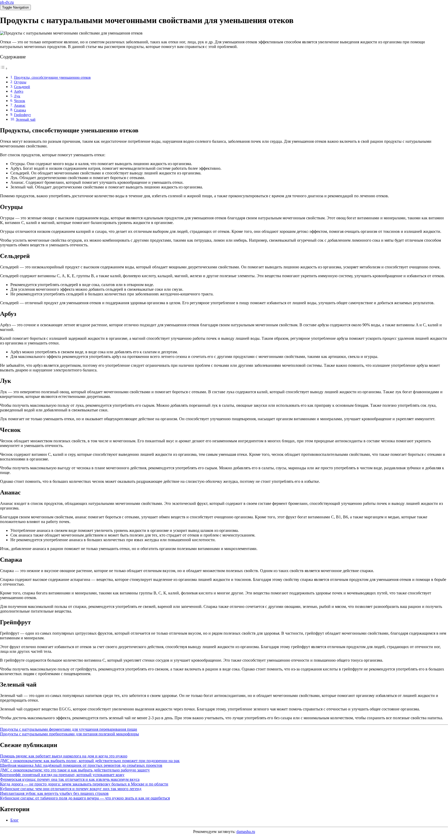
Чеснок (19, 101)
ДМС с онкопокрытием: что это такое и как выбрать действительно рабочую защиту (75, 770)
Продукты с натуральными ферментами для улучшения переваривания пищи (68, 729)
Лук (17, 96)
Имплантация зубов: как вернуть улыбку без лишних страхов (54, 793)
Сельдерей (22, 87)
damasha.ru (245, 831)
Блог (14, 820)
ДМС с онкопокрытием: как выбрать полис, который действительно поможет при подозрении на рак (90, 760)
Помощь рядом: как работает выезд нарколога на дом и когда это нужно (63, 756)
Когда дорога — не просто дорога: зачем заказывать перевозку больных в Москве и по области (84, 784)
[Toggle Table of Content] (4, 68)
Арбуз (18, 91)
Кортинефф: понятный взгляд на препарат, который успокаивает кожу (62, 774)
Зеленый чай (26, 119)
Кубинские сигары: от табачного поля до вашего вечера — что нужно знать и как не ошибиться (85, 798)
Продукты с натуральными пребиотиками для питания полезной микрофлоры (69, 734)
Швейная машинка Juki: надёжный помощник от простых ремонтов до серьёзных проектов (81, 765)
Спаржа (20, 110)
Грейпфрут (22, 115)
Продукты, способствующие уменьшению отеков (52, 77)
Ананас (19, 105)
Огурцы (20, 82)
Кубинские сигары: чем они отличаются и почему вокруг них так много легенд (70, 788)
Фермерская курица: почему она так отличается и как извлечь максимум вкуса (69, 779)
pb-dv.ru (7, 2)
